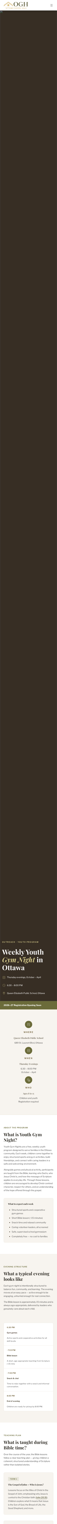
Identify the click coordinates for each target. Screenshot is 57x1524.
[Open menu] (51, 5)
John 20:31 (41, 1497)
